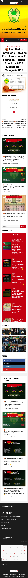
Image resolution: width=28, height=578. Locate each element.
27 (3, 560)
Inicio (6, 568)
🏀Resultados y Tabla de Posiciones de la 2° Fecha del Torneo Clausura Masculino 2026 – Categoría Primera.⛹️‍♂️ (18, 308)
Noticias (13, 258)
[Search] (18, 39)
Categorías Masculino (12, 46)
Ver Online (23, 39)
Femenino (20, 170)
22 (10, 556)
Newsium (14, 576)
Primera (20, 139)
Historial (21, 568)
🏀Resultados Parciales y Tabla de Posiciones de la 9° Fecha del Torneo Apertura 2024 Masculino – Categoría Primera (20, 125)
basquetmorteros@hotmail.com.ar (12, 516)
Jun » (7, 564)
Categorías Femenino (12, 168)
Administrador (9, 75)
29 (10, 560)
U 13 (8, 141)
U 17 (13, 141)
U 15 (10, 141)
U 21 (19, 46)
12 (24, 550)
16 (14, 553)
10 (17, 550)
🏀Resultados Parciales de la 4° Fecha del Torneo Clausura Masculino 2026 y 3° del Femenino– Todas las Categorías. (13, 187)
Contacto (10, 568)
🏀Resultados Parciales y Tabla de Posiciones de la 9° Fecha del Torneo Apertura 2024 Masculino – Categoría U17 (8, 125)
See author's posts (14, 107)
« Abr (2, 564)
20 (3, 556)
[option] (14, 247)
